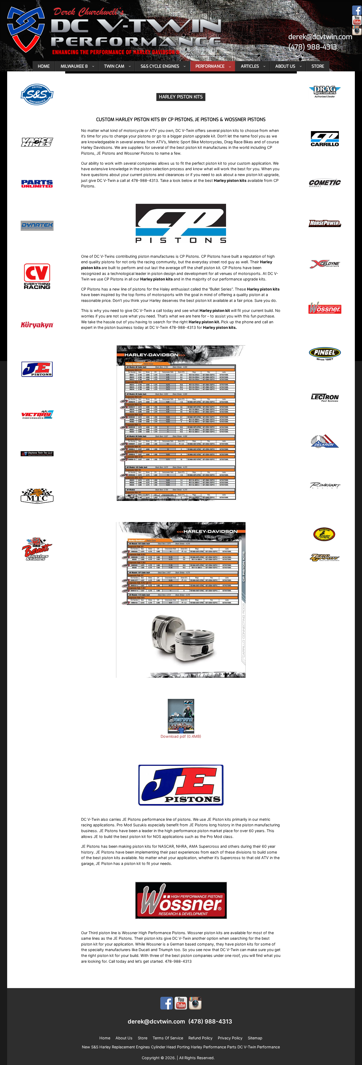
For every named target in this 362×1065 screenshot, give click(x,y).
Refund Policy (200, 1038)
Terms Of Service (168, 1038)
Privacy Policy (230, 1038)
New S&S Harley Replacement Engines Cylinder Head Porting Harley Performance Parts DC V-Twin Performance (181, 1047)
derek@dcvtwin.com (320, 36)
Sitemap (255, 1038)
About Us (124, 1038)
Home (104, 1038)
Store (142, 1038)
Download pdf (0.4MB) (181, 736)
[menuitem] (44, 66)
